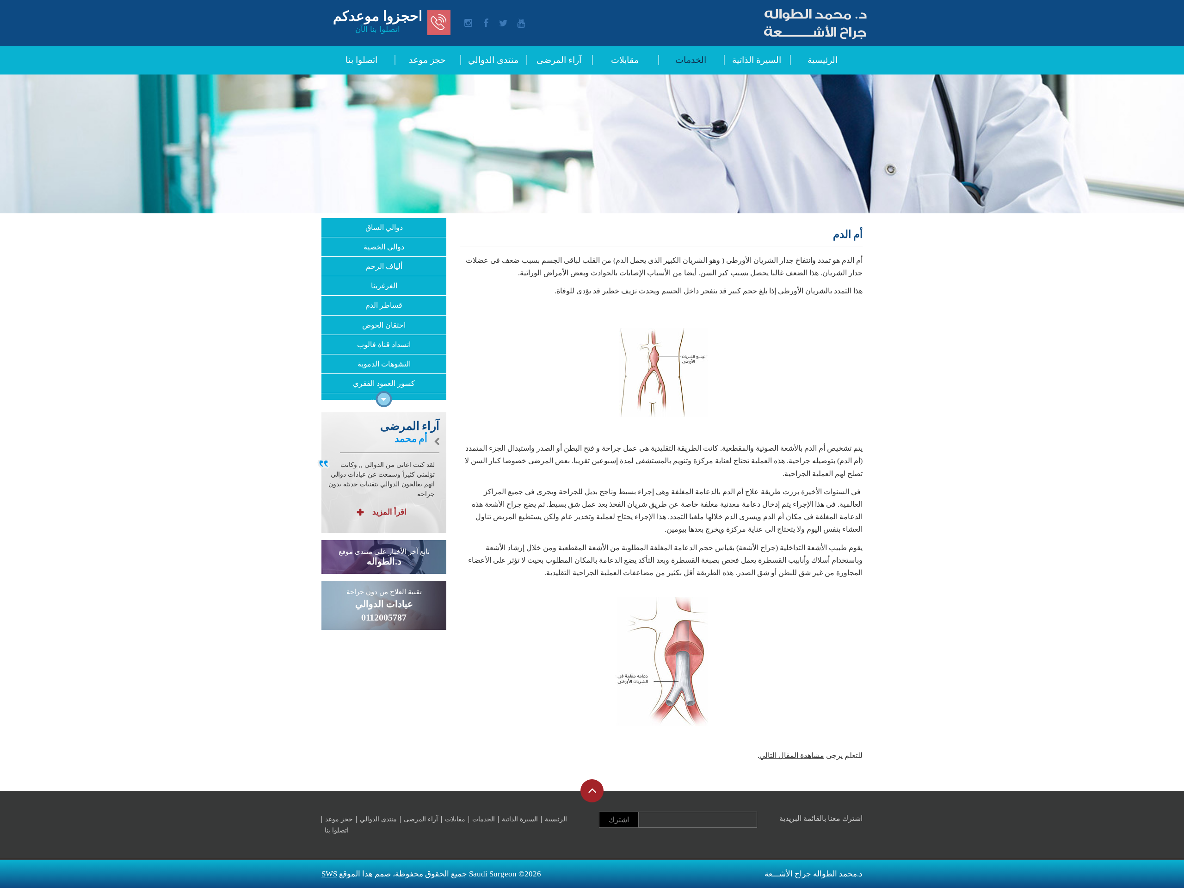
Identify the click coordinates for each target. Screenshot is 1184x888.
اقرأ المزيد (388, 512)
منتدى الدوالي (493, 60)
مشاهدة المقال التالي (791, 755)
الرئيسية (823, 60)
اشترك (619, 820)
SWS (329, 873)
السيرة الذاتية (756, 60)
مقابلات (625, 60)
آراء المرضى (558, 60)
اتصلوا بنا (361, 60)
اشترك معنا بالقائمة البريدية (821, 818)
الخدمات (690, 60)
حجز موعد (427, 60)
